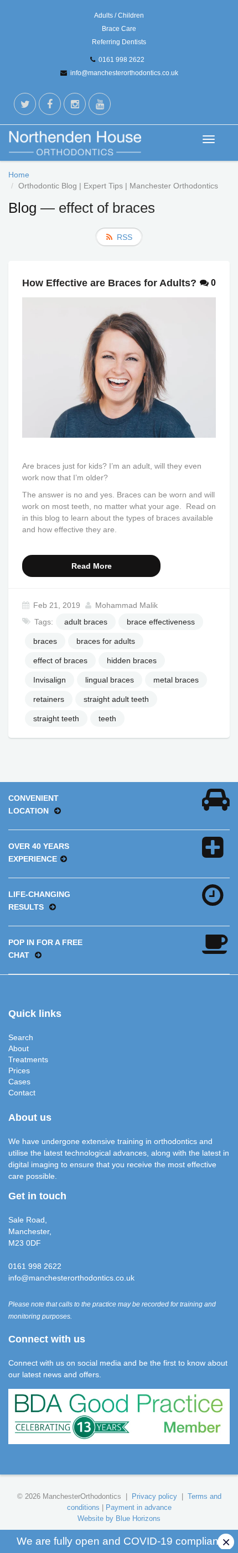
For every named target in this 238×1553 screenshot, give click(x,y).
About (18, 1048)
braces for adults (105, 641)
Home (18, 174)
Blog (22, 208)
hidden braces (132, 660)
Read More (91, 566)
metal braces (176, 679)
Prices (19, 1070)
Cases (19, 1081)
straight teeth (56, 718)
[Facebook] (50, 104)
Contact (21, 1092)
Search (20, 1037)
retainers (48, 699)
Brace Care (119, 29)
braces (45, 641)
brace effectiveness (161, 621)
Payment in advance (139, 1507)
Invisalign (49, 679)
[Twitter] (25, 104)
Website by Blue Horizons (119, 1518)
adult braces (85, 621)
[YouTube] (100, 104)
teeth (107, 718)
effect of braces (60, 660)
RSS (124, 237)
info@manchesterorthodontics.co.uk (124, 73)
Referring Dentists (119, 42)
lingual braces (109, 679)
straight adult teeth (116, 699)
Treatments (28, 1059)
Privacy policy (154, 1496)
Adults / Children (119, 15)
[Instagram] (75, 104)
